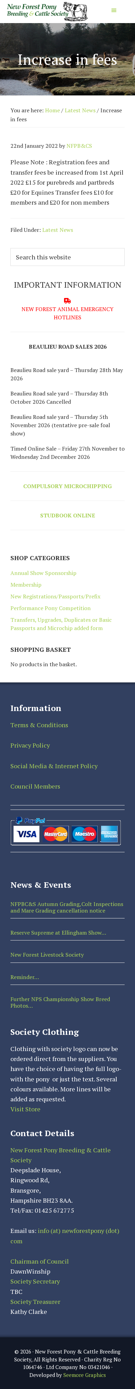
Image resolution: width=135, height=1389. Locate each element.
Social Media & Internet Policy (54, 766)
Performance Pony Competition (50, 608)
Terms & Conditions (39, 725)
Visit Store (25, 1109)
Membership (26, 584)
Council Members (35, 786)
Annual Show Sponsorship (43, 573)
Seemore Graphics (84, 1374)
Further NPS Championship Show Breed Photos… (60, 1002)
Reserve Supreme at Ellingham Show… (58, 932)
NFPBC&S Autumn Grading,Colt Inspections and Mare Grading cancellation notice (66, 907)
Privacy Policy (30, 745)
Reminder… (24, 977)
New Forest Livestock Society (47, 954)
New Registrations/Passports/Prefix (55, 596)
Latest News (57, 230)
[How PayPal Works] (65, 818)
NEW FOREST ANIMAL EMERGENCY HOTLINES (67, 313)
